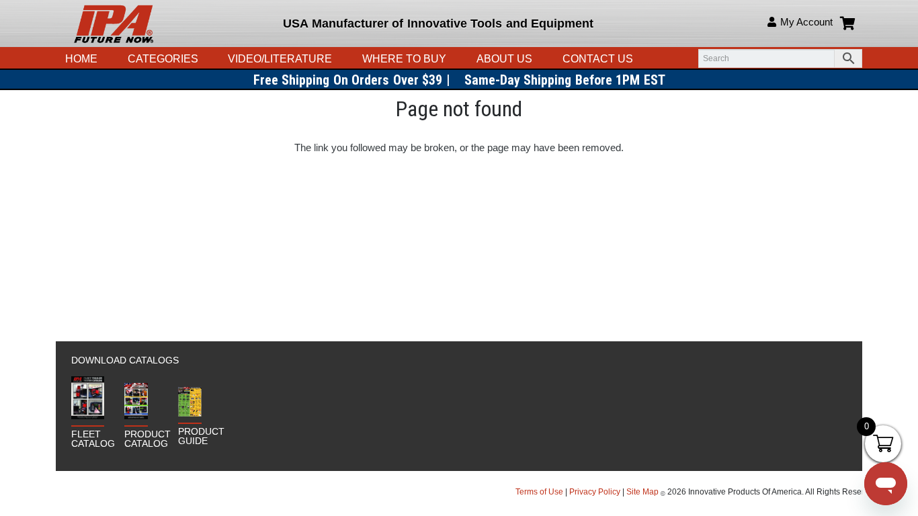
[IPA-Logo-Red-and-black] (114, 23)
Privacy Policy (594, 492)
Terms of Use (540, 492)
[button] (338, 59)
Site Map (642, 492)
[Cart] (847, 23)
